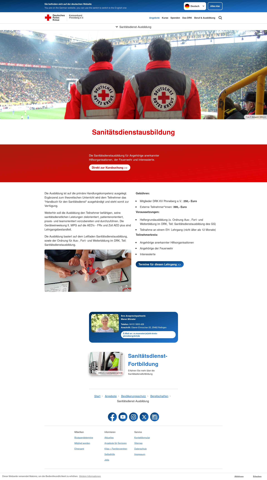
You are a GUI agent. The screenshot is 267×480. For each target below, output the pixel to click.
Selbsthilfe (109, 454)
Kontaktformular (142, 437)
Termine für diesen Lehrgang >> (160, 264)
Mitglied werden (82, 443)
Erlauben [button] (257, 476)
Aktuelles (109, 437)
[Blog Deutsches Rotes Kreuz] (154, 416)
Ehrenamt (79, 448)
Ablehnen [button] (239, 476)
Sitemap (138, 443)
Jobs (106, 459)
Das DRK (187, 17)
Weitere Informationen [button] (90, 476)
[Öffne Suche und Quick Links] (220, 18)
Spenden (175, 17)
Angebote (154, 17)
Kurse (165, 17)
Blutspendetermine (83, 437)
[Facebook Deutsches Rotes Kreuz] (112, 416)
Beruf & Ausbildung (204, 17)
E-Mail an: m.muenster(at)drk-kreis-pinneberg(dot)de (140, 334)
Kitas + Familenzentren (115, 448)
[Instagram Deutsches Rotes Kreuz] (133, 416)
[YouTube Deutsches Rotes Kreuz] (122, 416)
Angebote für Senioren (115, 443)
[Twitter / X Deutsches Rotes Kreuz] (144, 416)
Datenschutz (140, 448)
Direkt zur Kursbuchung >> (110, 167)
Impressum (139, 454)
